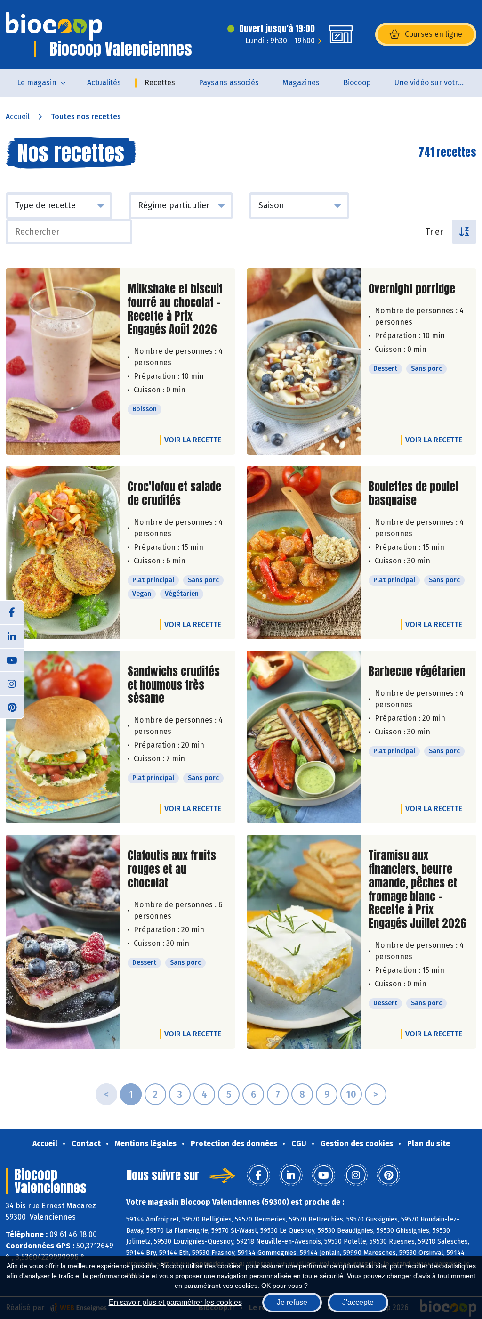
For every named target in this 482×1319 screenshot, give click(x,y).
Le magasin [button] (36, 82)
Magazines (301, 82)
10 (351, 1094)
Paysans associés (229, 82)
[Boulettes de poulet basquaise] (304, 552)
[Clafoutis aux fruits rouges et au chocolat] (63, 942)
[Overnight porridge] (304, 361)
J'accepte (358, 1302)
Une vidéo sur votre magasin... (435, 82)
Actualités (104, 82)
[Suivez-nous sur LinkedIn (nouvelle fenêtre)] (12, 636)
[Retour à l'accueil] (54, 26)
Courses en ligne (433, 34)
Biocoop (357, 82)
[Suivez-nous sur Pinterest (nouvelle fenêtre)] (12, 706)
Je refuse (292, 1302)
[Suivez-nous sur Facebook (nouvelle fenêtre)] (12, 612)
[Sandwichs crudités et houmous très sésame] (63, 737)
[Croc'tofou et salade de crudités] (63, 552)
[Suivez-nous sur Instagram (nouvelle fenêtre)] (12, 683)
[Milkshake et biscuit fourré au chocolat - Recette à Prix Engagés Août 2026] (63, 361)
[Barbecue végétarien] (304, 737)
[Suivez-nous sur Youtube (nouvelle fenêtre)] (12, 659)
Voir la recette (192, 439)
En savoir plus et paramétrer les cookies (175, 1302)
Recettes (160, 82)
